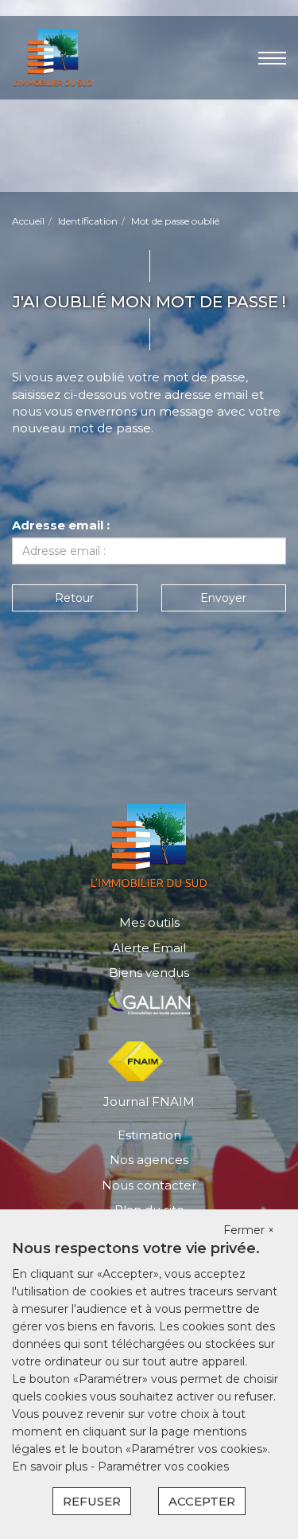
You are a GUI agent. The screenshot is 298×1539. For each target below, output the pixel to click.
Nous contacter (149, 1185)
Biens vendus (149, 972)
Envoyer (223, 598)
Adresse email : (61, 525)
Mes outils (149, 922)
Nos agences (149, 1159)
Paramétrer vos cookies (163, 1466)
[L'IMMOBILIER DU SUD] (53, 56)
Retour (74, 598)
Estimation (149, 1135)
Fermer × (248, 1230)
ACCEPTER (201, 1501)
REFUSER (92, 1501)
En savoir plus (51, 1466)
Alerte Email (149, 947)
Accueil (28, 221)
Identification (88, 221)
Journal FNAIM (149, 1101)
